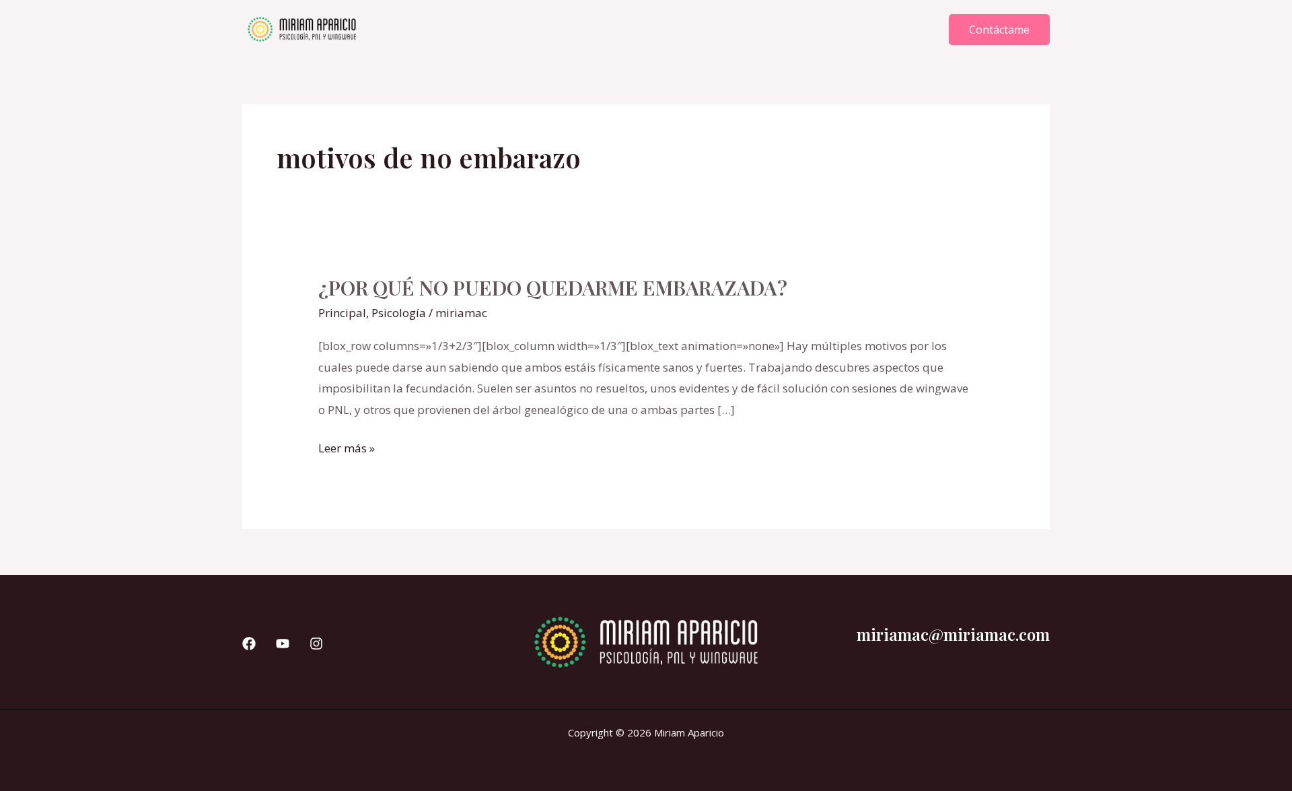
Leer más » (346, 447)
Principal (342, 312)
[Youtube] (282, 643)
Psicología (398, 312)
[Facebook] (249, 643)
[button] (999, 29)
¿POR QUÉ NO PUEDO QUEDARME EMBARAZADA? (552, 287)
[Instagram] (316, 643)
